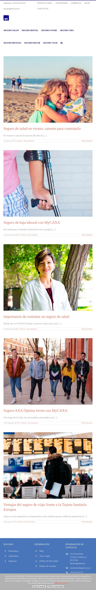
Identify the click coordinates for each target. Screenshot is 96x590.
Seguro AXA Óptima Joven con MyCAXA (35, 410)
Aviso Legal (44, 556)
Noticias (19, 141)
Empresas (13, 561)
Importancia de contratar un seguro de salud (36, 316)
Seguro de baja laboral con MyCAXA (32, 222)
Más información (87, 141)
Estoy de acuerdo (39, 586)
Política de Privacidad (48, 561)
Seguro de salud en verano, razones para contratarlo (42, 128)
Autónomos (13, 556)
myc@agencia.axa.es (12, 9)
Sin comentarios (29, 141)
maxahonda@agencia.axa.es (80, 568)
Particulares (13, 551)
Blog (41, 551)
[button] (62, 43)
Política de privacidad (55, 586)
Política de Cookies (47, 566)
